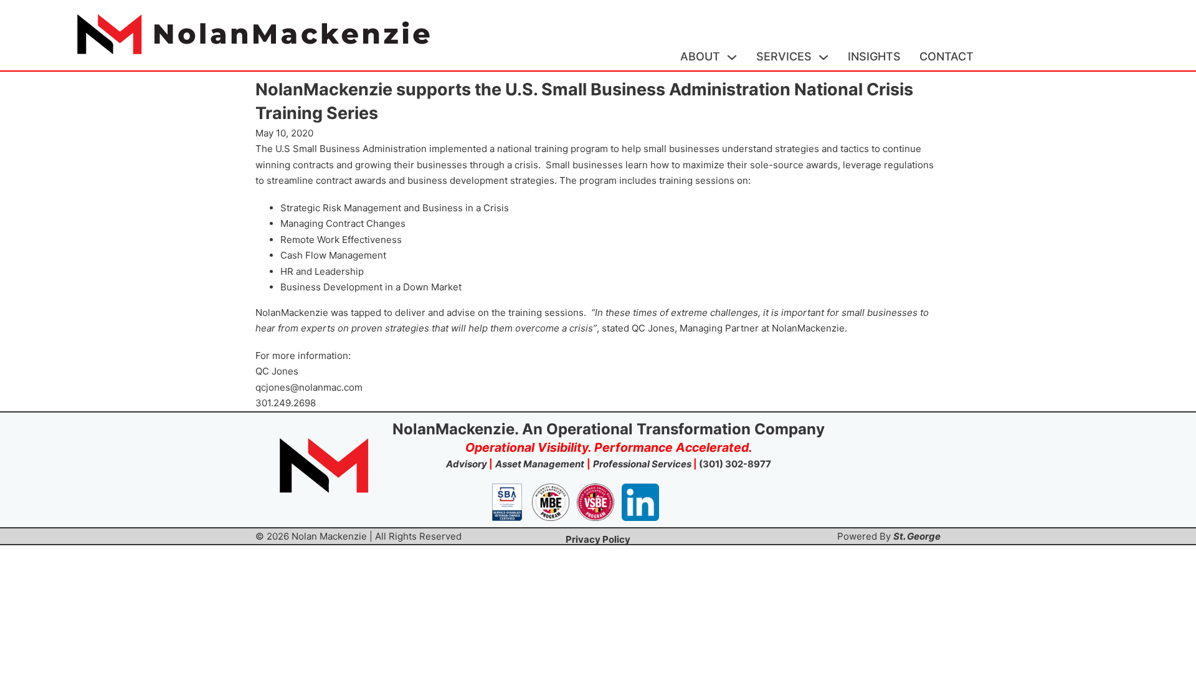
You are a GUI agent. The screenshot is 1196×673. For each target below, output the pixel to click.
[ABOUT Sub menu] (732, 57)
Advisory (466, 464)
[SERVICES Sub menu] (823, 57)
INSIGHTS (874, 56)
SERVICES (784, 56)
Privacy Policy (598, 539)
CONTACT (946, 56)
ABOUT (700, 56)
